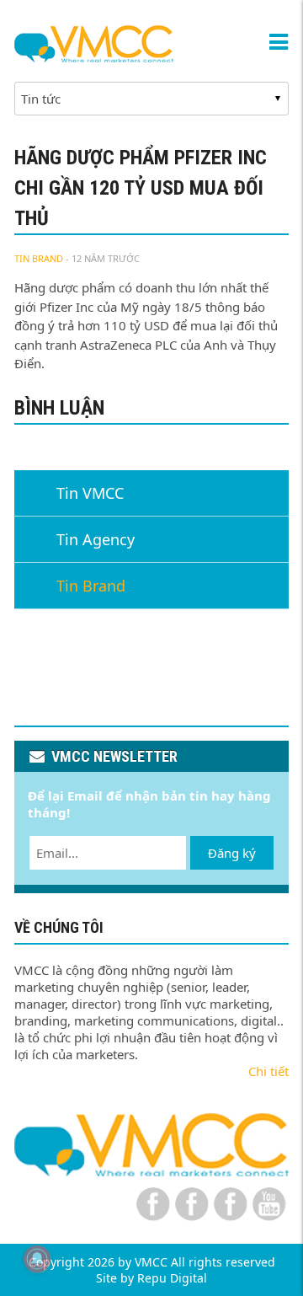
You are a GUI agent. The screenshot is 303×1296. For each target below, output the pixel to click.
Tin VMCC (90, 493)
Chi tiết (268, 1071)
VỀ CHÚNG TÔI (59, 927)
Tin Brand (38, 258)
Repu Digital (172, 1278)
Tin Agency (95, 539)
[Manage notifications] (37, 1258)
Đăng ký (232, 852)
